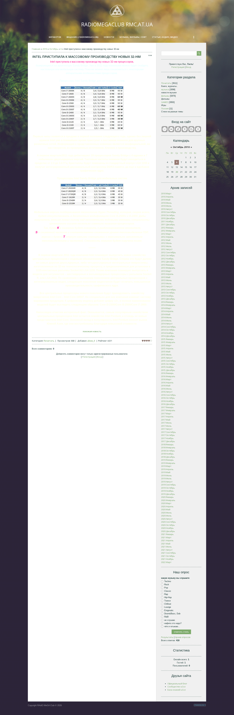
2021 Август (167, 549)
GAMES (164, 102)
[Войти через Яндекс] (185, 129)
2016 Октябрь (168, 397)
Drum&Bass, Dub (172, 613)
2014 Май (165, 314)
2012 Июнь (166, 243)
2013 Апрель (167, 274)
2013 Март (166, 271)
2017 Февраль (168, 410)
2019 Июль (166, 478)
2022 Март (166, 562)
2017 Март (166, 413)
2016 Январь (167, 373)
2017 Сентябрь (168, 432)
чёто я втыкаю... (172, 626)
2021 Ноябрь (167, 559)
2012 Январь (167, 227)
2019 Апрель (167, 469)
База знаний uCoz (176, 689)
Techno (167, 581)
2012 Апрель (167, 236)
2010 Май (165, 199)
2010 (45, 48)
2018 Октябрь (168, 450)
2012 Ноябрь (167, 258)
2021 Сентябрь (168, 552)
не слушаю (169, 620)
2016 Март (166, 379)
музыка (165, 89)
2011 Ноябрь (167, 221)
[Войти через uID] (165, 129)
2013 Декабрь (168, 298)
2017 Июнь (166, 422)
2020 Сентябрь (168, 521)
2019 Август (167, 481)
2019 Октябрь (168, 487)
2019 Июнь (166, 475)
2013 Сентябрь (168, 289)
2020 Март (166, 503)
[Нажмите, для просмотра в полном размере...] (92, 129)
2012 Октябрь (168, 255)
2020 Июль (166, 515)
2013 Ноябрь (167, 295)
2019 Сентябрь (168, 484)
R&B (166, 617)
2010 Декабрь (168, 218)
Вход (99, 356)
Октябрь (53, 48)
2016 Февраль (168, 376)
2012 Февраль (168, 230)
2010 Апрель (167, 196)
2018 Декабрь (168, 456)
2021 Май (165, 543)
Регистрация (88, 356)
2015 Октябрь (168, 364)
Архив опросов (182, 637)
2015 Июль (166, 354)
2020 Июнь (166, 512)
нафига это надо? (172, 623)
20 (177, 171)
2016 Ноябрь (167, 401)
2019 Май (165, 472)
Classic (167, 591)
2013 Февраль (168, 267)
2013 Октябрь (168, 292)
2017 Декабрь (168, 441)
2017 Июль (166, 425)
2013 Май (165, 277)
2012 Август (167, 249)
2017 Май (165, 419)
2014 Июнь (166, 317)
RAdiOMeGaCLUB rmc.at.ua (117, 24)
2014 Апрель (167, 311)
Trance (167, 600)
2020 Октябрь (168, 525)
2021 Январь (167, 534)
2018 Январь (167, 444)
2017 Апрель (167, 416)
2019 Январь (167, 459)
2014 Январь (167, 302)
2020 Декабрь (168, 531)
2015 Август (167, 357)
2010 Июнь (166, 202)
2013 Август (167, 286)
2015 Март (166, 345)
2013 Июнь (166, 280)
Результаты (167, 637)
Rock (166, 584)
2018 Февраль (168, 447)
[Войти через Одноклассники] (198, 129)
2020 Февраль (168, 500)
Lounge (167, 607)
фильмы (165, 95)
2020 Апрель (167, 506)
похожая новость (92, 331)
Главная (36, 48)
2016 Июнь (166, 388)
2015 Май (165, 351)
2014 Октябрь (168, 329)
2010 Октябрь (168, 215)
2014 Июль (166, 320)
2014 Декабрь (168, 336)
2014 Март (166, 308)
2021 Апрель (167, 540)
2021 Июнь (166, 546)
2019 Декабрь (168, 494)
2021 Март (166, 537)
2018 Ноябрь (167, 453)
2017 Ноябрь (167, 438)
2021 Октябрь (168, 556)
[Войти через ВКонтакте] (171, 129)
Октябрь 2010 (181, 147)
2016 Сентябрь (168, 394)
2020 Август (167, 518)
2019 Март (166, 466)
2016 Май (165, 385)
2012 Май (165, 240)
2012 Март (166, 233)
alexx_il (91, 340)
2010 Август (167, 209)
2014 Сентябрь (168, 326)
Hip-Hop (168, 597)
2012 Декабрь (168, 261)
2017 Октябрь (168, 435)
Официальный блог (177, 683)
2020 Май (165, 509)
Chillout (167, 604)
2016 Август (167, 391)
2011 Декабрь (168, 224)
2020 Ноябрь (167, 528)
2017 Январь (167, 407)
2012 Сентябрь (168, 252)
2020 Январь (167, 497)
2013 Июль (166, 283)
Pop (166, 587)
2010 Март (166, 193)
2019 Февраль (168, 463)
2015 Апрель (167, 348)
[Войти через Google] (191, 129)
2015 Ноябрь (167, 367)
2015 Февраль (168, 342)
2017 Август (167, 428)
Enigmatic (169, 610)
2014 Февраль (168, 305)
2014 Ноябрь (167, 333)
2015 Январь (167, 339)
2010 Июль (166, 205)
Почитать (49, 340)
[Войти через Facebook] (178, 129)
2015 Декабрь (168, 370)
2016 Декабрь (168, 404)
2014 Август (167, 323)
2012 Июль (166, 246)
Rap (166, 594)
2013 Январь (167, 264)
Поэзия (165, 108)
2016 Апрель (167, 382)
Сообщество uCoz (176, 686)
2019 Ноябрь (167, 490)
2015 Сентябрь (168, 360)
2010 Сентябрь (168, 212)
